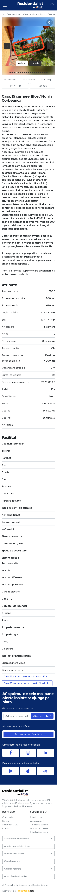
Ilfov (35, 96)
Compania (7, 817)
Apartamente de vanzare (16, 838)
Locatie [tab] (35, 63)
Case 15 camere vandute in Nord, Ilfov (25, 676)
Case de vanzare (12, 861)
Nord (45, 96)
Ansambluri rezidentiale (15, 876)
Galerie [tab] (21, 63)
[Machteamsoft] (25, 891)
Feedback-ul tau (10, 824)
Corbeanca (11, 100)
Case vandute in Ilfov (34, 14)
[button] (10, 72)
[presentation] (7, 46)
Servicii (5, 821)
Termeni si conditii (39, 824)
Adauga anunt (37, 821)
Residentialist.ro (30, 5)
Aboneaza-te (41, 716)
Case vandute (13, 14)
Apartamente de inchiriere (17, 846)
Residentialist (15, 792)
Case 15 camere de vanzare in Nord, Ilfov (27, 683)
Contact (6, 828)
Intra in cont (36, 817)
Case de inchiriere (12, 868)
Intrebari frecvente (39, 832)
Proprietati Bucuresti (14, 853)
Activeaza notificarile (27, 734)
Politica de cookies (39, 828)
